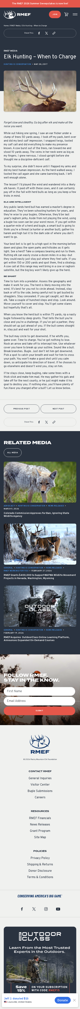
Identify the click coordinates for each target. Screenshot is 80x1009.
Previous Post (21, 409)
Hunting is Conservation (17, 64)
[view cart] (66, 14)
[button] (39, 33)
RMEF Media (15, 26)
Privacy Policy (40, 858)
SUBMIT (39, 711)
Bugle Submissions (40, 791)
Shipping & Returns (40, 864)
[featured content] (40, 963)
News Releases (40, 825)
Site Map (40, 837)
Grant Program (40, 831)
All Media (12, 453)
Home (6, 26)
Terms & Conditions (40, 877)
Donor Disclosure (40, 871)
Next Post (58, 409)
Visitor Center (40, 785)
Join (54, 14)
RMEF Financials (40, 818)
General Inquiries (40, 778)
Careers (40, 797)
